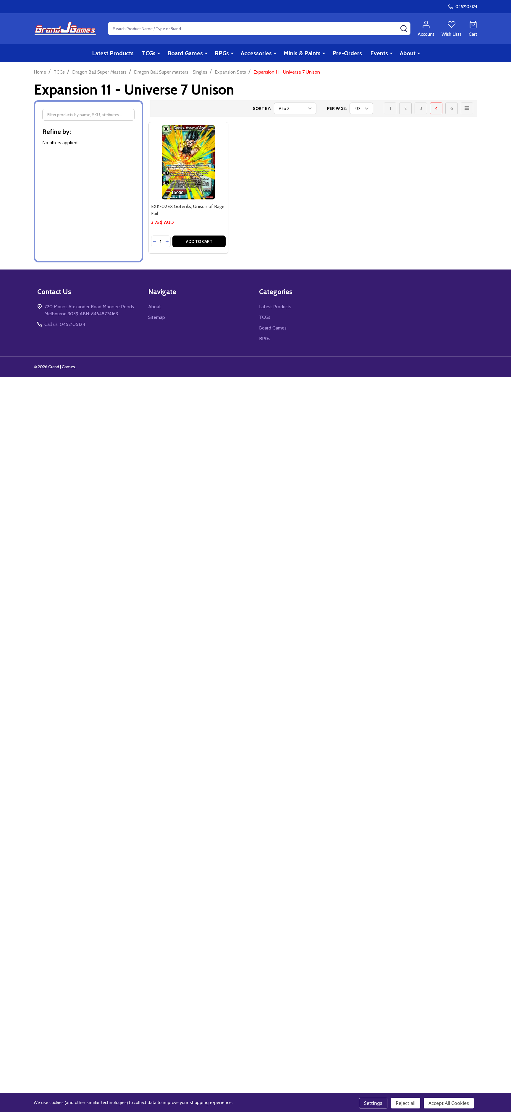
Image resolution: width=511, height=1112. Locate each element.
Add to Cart (199, 241)
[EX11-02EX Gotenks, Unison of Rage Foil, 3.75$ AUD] (188, 162)
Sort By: (262, 108)
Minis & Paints (302, 53)
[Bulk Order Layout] (467, 108)
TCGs (149, 53)
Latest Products (113, 53)
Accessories (256, 53)
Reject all (405, 1103)
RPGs (222, 53)
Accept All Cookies (448, 1103)
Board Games (185, 53)
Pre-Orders (347, 53)
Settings (373, 1103)
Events (379, 53)
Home (40, 72)
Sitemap (156, 317)
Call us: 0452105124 (64, 324)
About (407, 53)
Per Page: (337, 108)
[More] (158, 53)
